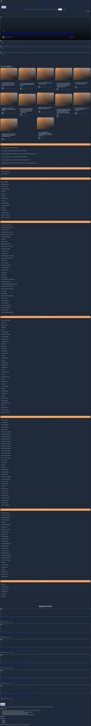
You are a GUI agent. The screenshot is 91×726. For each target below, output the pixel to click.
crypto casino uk (3, 322)
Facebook (3, 720)
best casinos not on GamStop (5, 529)
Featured (44, 9)
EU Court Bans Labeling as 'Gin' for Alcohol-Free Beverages (81, 83)
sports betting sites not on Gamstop (6, 232)
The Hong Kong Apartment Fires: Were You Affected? (9, 147)
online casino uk (3, 274)
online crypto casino (4, 241)
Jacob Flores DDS (9, 37)
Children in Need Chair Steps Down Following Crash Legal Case (45, 108)
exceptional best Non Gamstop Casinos (7, 286)
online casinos (3, 191)
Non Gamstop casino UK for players (7, 227)
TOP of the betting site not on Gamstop (7, 288)
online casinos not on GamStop (6, 555)
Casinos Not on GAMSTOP (5, 524)
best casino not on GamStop (5, 515)
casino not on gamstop (4, 262)
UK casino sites (3, 486)
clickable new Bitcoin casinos (5, 281)
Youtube (3, 722)
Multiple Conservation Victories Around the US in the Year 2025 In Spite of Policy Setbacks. (16, 680)
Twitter (3, 721)
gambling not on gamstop (5, 184)
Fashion (40, 9)
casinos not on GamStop (5, 512)
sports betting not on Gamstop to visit (7, 234)
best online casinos (4, 298)
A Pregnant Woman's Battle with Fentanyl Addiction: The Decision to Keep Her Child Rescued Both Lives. (18, 714)
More (59, 9)
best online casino (4, 272)
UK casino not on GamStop (5, 236)
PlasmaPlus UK (6, 724)
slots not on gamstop (4, 181)
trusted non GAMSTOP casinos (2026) (7, 295)
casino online (3, 355)
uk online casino (3, 343)
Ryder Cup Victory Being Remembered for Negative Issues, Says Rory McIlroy (32, 3)
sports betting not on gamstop (6, 334)
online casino (3, 200)
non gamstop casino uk (4, 500)
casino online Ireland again (5, 307)
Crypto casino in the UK (5, 229)
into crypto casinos (4, 293)
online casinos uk (4, 346)
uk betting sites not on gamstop (6, 476)
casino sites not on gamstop (5, 217)
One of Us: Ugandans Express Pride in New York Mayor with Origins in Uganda (27, 84)
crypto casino (3, 239)
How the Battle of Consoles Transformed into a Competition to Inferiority (13, 55)
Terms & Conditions (27, 724)
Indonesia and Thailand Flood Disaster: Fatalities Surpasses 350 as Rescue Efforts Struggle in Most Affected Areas (19, 153)
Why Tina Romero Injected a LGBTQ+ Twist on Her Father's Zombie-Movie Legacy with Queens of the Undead (19, 695)
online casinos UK (4, 462)
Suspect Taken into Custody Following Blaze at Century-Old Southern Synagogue (13, 150)
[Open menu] (89, 11)
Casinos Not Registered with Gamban (7, 312)
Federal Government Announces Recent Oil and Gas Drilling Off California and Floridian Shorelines (17, 712)
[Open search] (86, 11)
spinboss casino (3, 327)
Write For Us (18, 724)
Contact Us (64, 9)
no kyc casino (3, 207)
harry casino (3, 369)
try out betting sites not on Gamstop (7, 246)
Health (51, 9)
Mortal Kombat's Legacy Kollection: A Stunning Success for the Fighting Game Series (15, 713)
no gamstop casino (4, 393)
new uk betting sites (4, 253)
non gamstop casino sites (5, 376)
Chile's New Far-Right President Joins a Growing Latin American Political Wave (56, 3)
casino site (3, 329)
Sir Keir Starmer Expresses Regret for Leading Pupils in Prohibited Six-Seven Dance (14, 156)
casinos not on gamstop (5, 212)
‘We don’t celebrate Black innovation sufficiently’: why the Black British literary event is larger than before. (45, 134)
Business (33, 9)
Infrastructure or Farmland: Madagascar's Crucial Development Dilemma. (9, 109)
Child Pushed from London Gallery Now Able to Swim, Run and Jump (13, 711)
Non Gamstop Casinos (4, 483)
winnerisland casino (4, 367)
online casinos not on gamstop (6, 320)
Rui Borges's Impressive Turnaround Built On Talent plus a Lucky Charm (13, 43)
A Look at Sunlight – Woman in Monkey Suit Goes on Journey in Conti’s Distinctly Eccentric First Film (8, 84)
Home (26, 9)
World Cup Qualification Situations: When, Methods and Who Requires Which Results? (38, 34)
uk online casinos (4, 348)
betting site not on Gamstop (5, 248)
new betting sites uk (4, 341)
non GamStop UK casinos (5, 517)
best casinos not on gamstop (5, 171)
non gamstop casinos (4, 198)
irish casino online (4, 260)
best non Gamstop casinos (5, 402)
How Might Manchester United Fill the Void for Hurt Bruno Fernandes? (82, 109)
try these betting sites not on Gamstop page (8, 279)
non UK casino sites (4, 460)
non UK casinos (3, 522)
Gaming (47, 9)
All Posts (29, 9)
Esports (37, 9)
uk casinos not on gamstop (5, 205)
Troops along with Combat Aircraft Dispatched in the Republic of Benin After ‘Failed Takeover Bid (17, 49)
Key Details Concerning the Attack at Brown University (45, 83)
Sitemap (22, 724)
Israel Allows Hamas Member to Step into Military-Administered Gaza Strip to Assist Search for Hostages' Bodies (26, 110)
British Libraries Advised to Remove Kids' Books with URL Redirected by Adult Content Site (9, 135)
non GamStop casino (4, 502)
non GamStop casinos (4, 548)
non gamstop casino (4, 400)
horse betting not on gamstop (5, 265)
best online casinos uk (4, 488)
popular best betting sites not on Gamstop (7, 255)
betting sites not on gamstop (5, 214)
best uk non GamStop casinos (5, 543)
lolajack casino (3, 467)
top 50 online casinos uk (5, 589)
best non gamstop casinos (5, 412)
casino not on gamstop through (6, 305)
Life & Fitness (55, 9)
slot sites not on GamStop (5, 550)
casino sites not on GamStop (5, 557)
